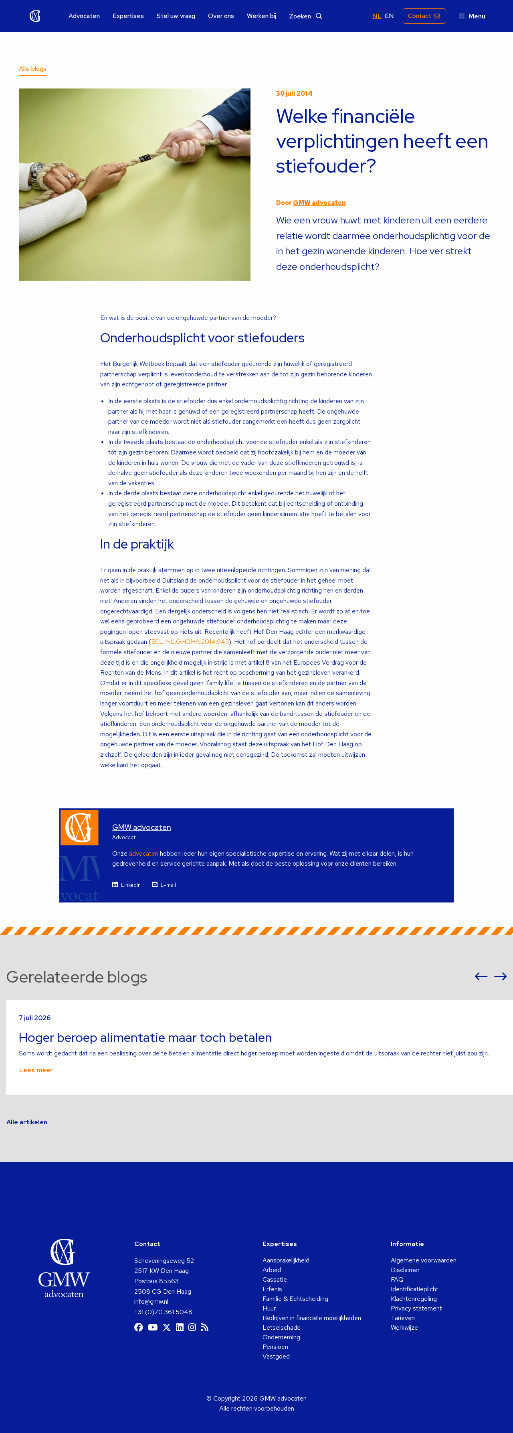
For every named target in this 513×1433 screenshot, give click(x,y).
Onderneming (281, 1337)
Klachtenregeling (414, 1298)
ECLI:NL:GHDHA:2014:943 (190, 641)
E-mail (168, 885)
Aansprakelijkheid (286, 1260)
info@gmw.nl (151, 1301)
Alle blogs (32, 68)
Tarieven (403, 1318)
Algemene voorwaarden (423, 1260)
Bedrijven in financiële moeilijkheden (312, 1318)
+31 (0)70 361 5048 (163, 1312)
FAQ (397, 1279)
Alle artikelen (26, 1122)
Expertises (128, 16)
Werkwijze (404, 1327)
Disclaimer (405, 1270)
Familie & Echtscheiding (295, 1298)
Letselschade (282, 1327)
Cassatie (275, 1279)
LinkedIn (131, 885)
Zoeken (301, 16)
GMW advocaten (35, 16)
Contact (419, 16)
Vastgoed (276, 1356)
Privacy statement (416, 1308)
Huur (269, 1308)
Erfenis (272, 1289)
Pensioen (275, 1347)
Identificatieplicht (414, 1289)
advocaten (143, 853)
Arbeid (272, 1270)
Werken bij (261, 16)
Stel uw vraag (176, 16)
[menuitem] (84, 16)
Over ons (221, 16)
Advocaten (84, 16)
